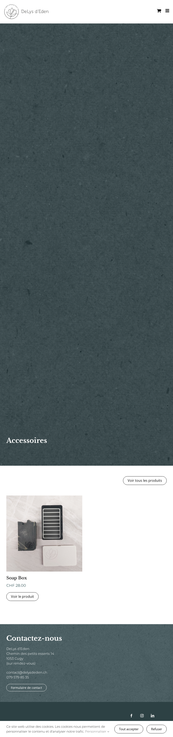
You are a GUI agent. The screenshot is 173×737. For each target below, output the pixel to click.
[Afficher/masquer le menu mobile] (167, 10)
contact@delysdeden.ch (26, 672)
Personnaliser (96, 731)
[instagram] (142, 715)
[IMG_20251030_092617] (44, 497)
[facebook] (131, 715)
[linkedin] (152, 715)
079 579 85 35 (17, 677)
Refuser (156, 729)
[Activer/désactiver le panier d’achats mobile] (159, 10)
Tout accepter (129, 729)
